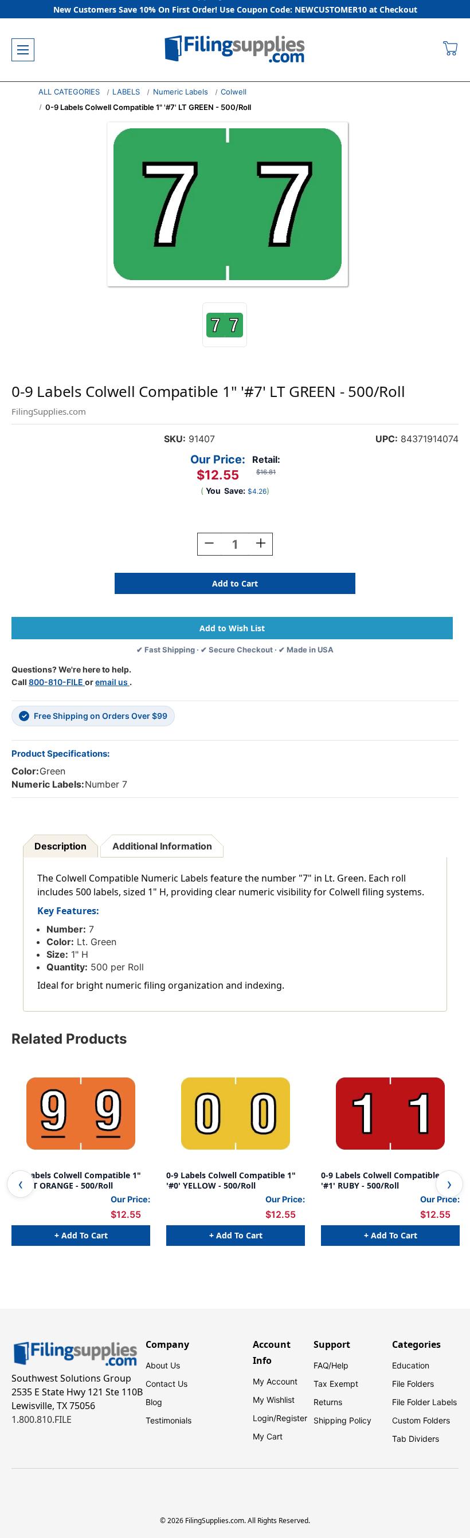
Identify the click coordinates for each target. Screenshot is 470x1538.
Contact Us (166, 1383)
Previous (20, 1184)
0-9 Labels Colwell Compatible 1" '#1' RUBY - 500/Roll (386, 1180)
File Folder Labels (424, 1402)
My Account (275, 1381)
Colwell (233, 91)
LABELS (126, 91)
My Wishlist (274, 1400)
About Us (163, 1365)
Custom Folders (421, 1420)
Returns (328, 1402)
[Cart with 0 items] (451, 49)
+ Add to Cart (81, 1235)
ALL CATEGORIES (69, 91)
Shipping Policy (342, 1420)
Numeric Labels (180, 91)
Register (291, 1418)
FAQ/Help (331, 1365)
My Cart (268, 1436)
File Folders (413, 1383)
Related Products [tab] (69, 1038)
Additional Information (162, 846)
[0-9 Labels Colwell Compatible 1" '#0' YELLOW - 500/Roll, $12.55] (235, 1113)
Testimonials (168, 1420)
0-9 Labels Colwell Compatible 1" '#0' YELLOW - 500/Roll (231, 1180)
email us (112, 682)
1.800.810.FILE (41, 1419)
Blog (154, 1402)
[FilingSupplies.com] (235, 50)
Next (449, 1184)
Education (410, 1365)
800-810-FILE (57, 682)
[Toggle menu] (22, 49)
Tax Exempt (336, 1383)
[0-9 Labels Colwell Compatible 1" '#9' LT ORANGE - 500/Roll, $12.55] (80, 1113)
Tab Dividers (415, 1438)
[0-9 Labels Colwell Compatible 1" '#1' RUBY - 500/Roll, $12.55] (390, 1113)
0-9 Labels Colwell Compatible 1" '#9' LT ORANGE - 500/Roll (76, 1180)
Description (60, 846)
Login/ (264, 1418)
